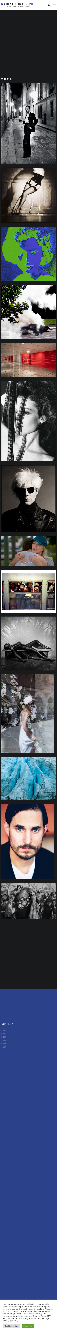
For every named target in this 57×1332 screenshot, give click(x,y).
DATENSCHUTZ (10, 1321)
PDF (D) (6, 159)
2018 (3, 1037)
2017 (3, 1040)
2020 (3, 1030)
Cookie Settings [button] (12, 1326)
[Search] (49, 5)
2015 (3, 1047)
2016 (3, 1043)
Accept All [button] (27, 1326)
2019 (3, 1033)
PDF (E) (18, 159)
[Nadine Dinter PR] (17, 5)
